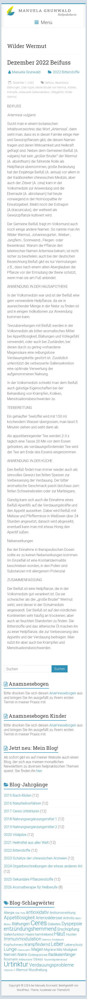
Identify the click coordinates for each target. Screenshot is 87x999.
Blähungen (13, 87)
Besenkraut (61, 82)
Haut (59, 934)
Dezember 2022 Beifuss (39, 62)
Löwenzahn (24, 950)
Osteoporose (37, 955)
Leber (57, 944)
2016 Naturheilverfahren (22, 803)
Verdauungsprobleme (51, 965)
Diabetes (54, 924)
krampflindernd (37, 944)
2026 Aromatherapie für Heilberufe (31, 887)
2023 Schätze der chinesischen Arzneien (35, 858)
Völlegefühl (57, 92)
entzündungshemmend (30, 929)
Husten (71, 934)
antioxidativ (37, 912)
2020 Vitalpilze (15, 835)
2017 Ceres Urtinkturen (21, 811)
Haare (29, 934)
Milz (59, 950)
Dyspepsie (72, 923)
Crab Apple (27, 87)
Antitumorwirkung (62, 913)
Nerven (10, 954)
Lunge (10, 949)
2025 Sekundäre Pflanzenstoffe (28, 879)
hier (39, 771)
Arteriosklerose (49, 917)
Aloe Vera (20, 913)
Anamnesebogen (62, 693)
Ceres (39, 923)
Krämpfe (12, 92)
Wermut (22, 970)
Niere (22, 954)
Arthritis (69, 918)
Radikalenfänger (62, 954)
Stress (38, 959)
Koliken (72, 87)
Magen (37, 949)
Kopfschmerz (14, 945)
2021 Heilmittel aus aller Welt (26, 842)
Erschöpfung (68, 929)
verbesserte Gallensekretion (34, 92)
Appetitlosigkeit (19, 917)
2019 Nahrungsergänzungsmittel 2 (30, 827)
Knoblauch (58, 939)
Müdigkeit (70, 950)
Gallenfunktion (14, 934)
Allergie (9, 913)
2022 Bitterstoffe (66, 72)
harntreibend (44, 934)
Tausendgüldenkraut (55, 959)
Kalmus (46, 939)
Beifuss (49, 82)
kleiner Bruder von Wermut (50, 87)
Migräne (50, 950)
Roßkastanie (25, 959)
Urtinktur (16, 964)
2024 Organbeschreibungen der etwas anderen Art (43, 866)
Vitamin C (9, 970)
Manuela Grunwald (26, 72)
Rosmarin (11, 959)
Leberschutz (73, 945)
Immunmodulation (22, 939)
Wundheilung (38, 970)
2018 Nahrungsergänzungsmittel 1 (30, 819)
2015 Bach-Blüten (17, 795)
